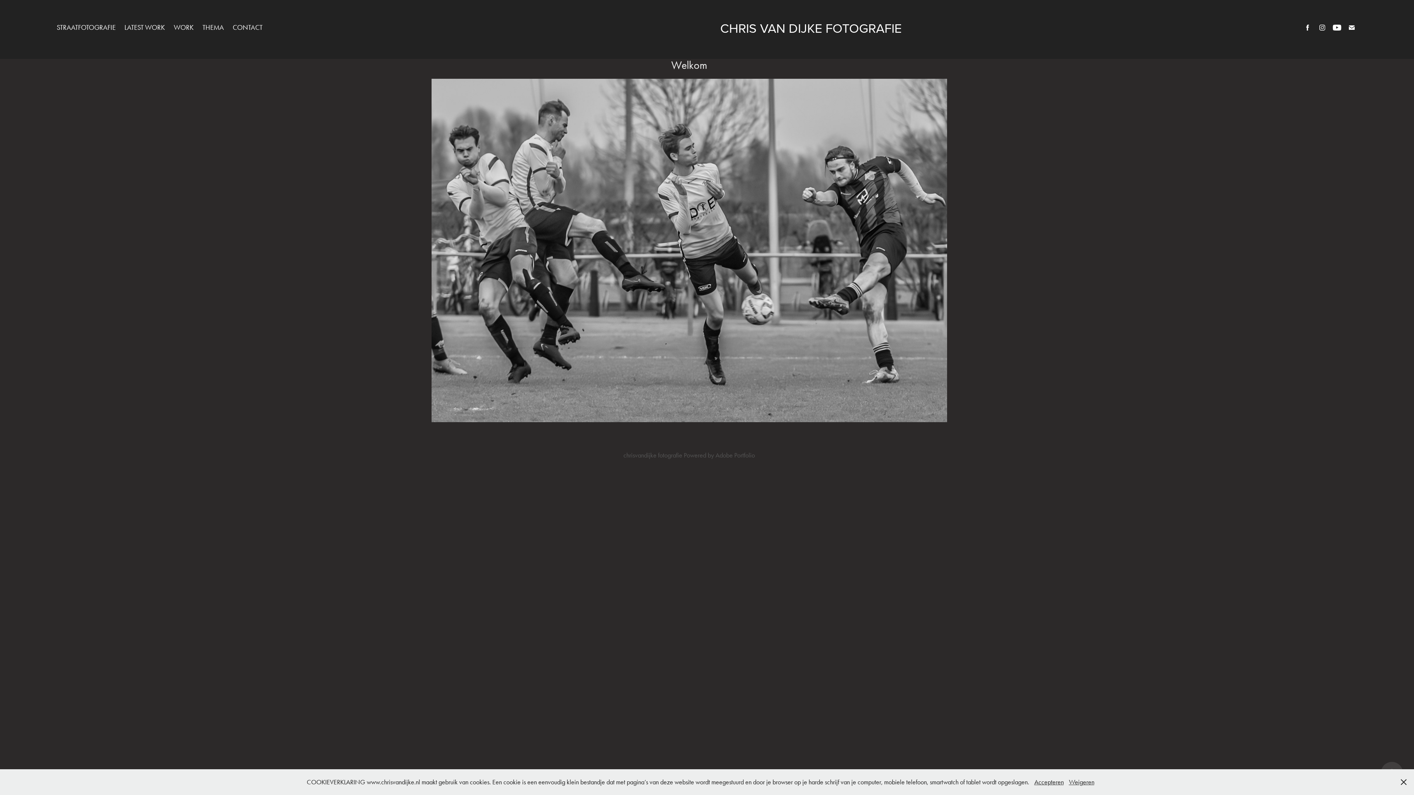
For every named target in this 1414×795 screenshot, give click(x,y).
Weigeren (1081, 782)
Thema (213, 27)
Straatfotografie (86, 27)
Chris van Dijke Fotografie (811, 28)
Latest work (144, 27)
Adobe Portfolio (735, 455)
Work (184, 27)
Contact (248, 27)
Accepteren (1049, 782)
